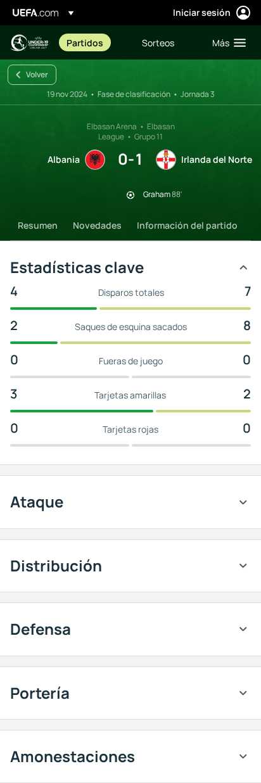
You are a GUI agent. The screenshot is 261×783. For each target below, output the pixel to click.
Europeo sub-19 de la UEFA (29, 42)
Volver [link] (37, 74)
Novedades (97, 225)
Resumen (38, 225)
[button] (226, 42)
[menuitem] (93, 42)
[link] (84, 42)
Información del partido (187, 225)
